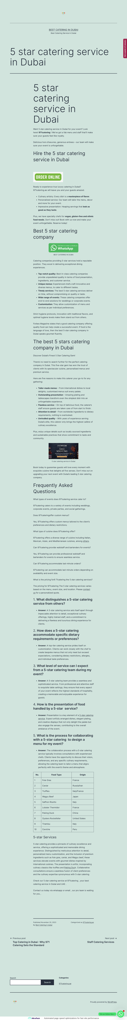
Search (13, 978)
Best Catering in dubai (44, 925)
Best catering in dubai (63, 29)
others (86, 541)
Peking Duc (69, 867)
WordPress (112, 1002)
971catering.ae (88, 922)
